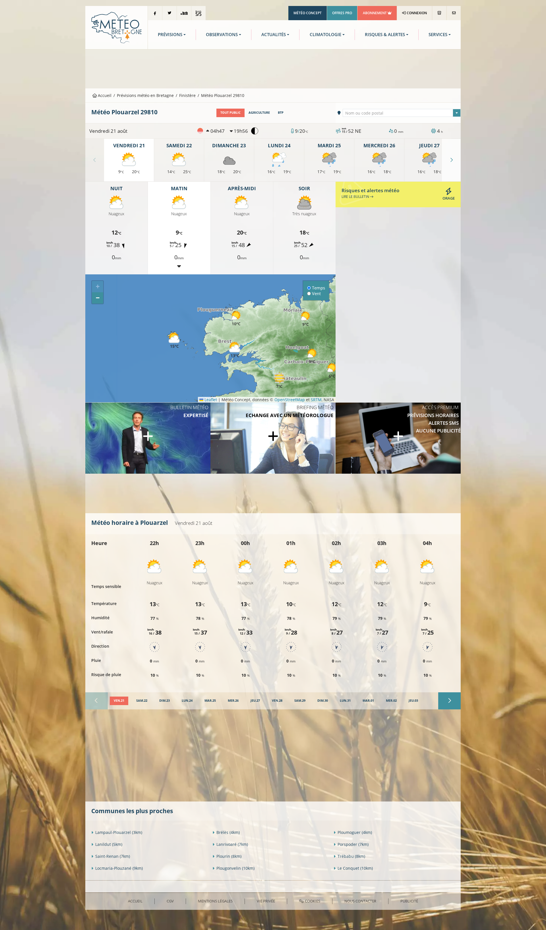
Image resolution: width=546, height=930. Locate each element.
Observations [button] (222, 35)
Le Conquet (355, 868)
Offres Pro (342, 13)
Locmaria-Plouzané (119, 868)
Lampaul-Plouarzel (118, 832)
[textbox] (402, 113)
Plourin (228, 856)
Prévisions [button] (170, 35)
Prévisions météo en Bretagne (145, 95)
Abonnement (375, 13)
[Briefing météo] (273, 438)
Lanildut (108, 844)
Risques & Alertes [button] (385, 35)
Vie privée (266, 901)
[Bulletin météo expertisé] (147, 438)
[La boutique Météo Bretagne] (439, 13)
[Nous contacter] (454, 13)
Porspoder (353, 844)
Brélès (228, 832)
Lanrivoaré (232, 844)
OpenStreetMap (289, 399)
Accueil (104, 95)
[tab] (119, 701)
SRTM (316, 399)
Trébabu (351, 856)
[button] (235, 349)
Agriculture (259, 113)
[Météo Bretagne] (116, 27)
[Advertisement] (273, 68)
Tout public (230, 113)
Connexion (416, 13)
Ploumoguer (355, 832)
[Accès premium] (398, 438)
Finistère (187, 95)
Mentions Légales (215, 901)
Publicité (409, 901)
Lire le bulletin (356, 196)
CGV (170, 901)
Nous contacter (360, 901)
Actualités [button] (273, 35)
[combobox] (402, 113)
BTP (281, 113)
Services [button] (438, 35)
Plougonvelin (235, 868)
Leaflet (210, 399)
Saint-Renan (112, 856)
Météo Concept (307, 13)
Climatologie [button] (325, 35)
